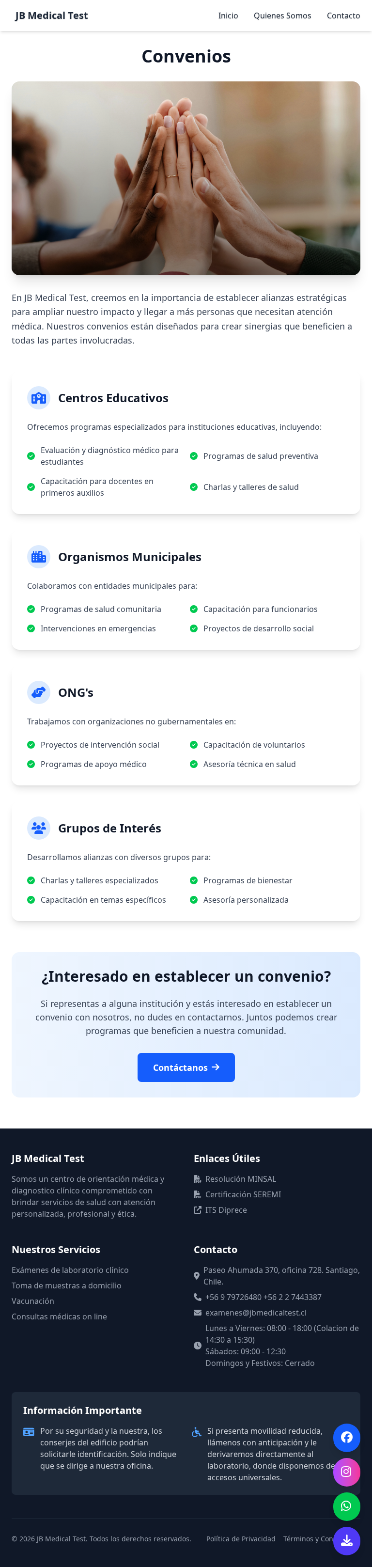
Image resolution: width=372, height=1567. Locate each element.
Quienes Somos (282, 15)
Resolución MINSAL (240, 1179)
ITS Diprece (226, 1210)
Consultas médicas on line (59, 1316)
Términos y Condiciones (321, 1538)
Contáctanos (180, 1067)
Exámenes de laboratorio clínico (70, 1270)
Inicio (228, 15)
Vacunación (33, 1301)
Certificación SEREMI (243, 1194)
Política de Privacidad (241, 1538)
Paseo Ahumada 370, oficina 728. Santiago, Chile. (281, 1276)
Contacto (343, 15)
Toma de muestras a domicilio (67, 1285)
